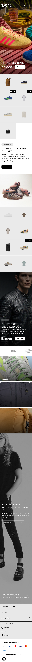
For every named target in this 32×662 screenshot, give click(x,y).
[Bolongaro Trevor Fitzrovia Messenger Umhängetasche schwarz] (8, 131)
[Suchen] (21, 5)
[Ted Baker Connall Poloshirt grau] (8, 231)
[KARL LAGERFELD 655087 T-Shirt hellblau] (24, 264)
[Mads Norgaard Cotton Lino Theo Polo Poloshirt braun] (24, 215)
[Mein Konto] (24, 5)
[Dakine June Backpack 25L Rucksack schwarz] (8, 247)
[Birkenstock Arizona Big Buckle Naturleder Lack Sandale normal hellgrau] (8, 264)
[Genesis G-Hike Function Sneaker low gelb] (24, 231)
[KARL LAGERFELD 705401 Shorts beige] (24, 114)
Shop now (20, 67)
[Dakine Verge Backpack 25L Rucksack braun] (8, 82)
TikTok (5, 631)
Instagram (6, 627)
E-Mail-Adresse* (7, 522)
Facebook (6, 635)
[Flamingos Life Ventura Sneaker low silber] (8, 114)
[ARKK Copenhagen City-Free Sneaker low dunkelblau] (24, 82)
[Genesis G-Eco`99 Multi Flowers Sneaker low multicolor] (24, 247)
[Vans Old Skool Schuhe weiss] (8, 215)
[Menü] (29, 5)
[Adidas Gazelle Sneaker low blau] (8, 98)
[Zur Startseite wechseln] (9, 5)
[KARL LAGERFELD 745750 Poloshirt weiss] (24, 98)
